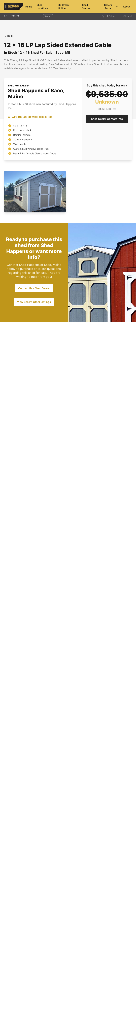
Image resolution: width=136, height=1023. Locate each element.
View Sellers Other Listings (34, 301)
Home (28, 6)
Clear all (127, 16)
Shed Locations (42, 6)
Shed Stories (86, 6)
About (126, 6)
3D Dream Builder (63, 6)
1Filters (111, 16)
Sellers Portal (108, 6)
